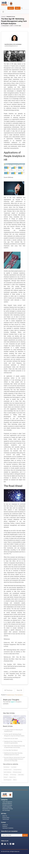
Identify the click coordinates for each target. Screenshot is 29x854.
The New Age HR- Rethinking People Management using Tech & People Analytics (14, 735)
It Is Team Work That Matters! (11, 750)
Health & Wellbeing (7, 772)
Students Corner (11, 16)
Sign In (17, 8)
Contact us (5, 824)
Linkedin (10, 843)
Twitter (7, 843)
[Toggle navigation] (3, 11)
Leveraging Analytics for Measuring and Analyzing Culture (13, 730)
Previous (9, 690)
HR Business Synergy (17, 772)
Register (10, 8)
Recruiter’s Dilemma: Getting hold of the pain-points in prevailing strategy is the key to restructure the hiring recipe (14, 759)
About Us (4, 815)
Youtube (13, 843)
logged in (13, 701)
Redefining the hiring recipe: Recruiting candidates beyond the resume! (13, 753)
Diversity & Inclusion (8, 769)
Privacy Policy (5, 817)
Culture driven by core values (11, 738)
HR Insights (6, 774)
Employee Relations (17, 769)
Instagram (4, 843)
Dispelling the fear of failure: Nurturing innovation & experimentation (13, 742)
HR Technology (13, 774)
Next (19, 690)
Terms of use (5, 819)
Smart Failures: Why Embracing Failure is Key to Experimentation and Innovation (14, 746)
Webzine (14, 779)
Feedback (4, 826)
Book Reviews (6, 767)
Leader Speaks (21, 774)
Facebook (2, 843)
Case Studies (13, 767)
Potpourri (5, 777)
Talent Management (7, 779)
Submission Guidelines (7, 828)
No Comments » (19, 694)
